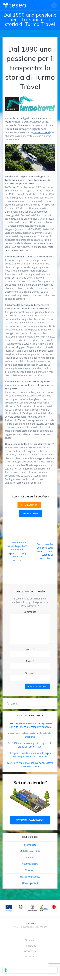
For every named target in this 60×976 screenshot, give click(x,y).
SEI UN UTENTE (30, 513)
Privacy (30, 956)
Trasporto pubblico (30, 876)
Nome (30, 649)
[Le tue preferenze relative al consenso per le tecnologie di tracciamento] (30, 970)
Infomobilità (30, 844)
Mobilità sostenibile (30, 851)
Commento (30, 611)
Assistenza (30, 951)
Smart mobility (30, 863)
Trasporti (30, 870)
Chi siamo (30, 940)
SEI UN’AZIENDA (29, 505)
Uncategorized (30, 883)
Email (30, 661)
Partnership (30, 945)
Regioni (30, 857)
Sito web (30, 673)
